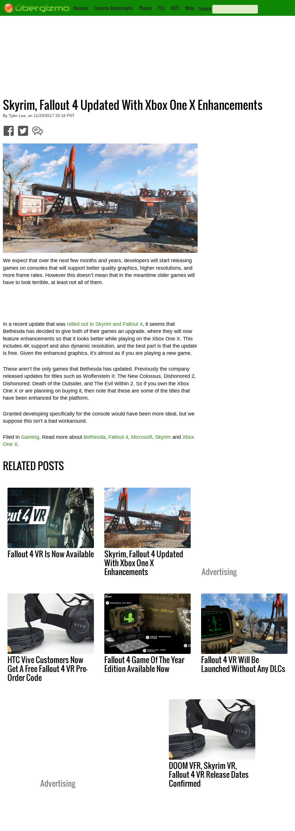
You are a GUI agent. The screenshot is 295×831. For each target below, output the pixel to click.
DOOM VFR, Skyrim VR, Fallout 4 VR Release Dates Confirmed (209, 774)
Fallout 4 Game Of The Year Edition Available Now (144, 664)
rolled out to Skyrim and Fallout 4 (105, 324)
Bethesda (94, 437)
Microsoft (141, 437)
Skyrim (163, 437)
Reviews (80, 8)
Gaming (30, 437)
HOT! (175, 8)
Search (205, 8)
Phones (145, 8)
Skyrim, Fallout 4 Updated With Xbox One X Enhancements (143, 562)
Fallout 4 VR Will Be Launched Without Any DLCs (243, 664)
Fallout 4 (118, 437)
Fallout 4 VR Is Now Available (50, 554)
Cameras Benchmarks (113, 8)
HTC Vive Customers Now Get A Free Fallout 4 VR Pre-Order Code (47, 668)
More (189, 8)
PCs (161, 8)
